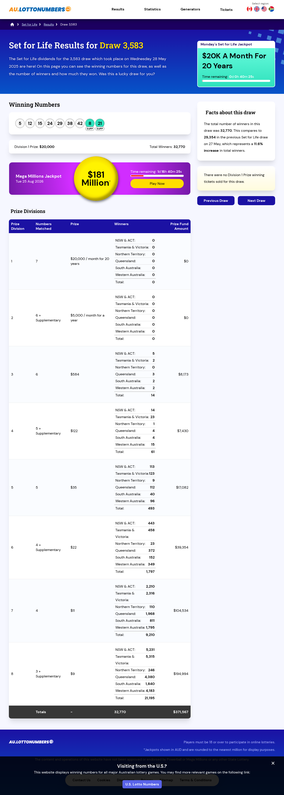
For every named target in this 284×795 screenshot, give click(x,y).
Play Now (157, 183)
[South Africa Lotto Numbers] (271, 9)
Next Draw (256, 200)
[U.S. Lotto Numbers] (264, 9)
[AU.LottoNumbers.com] (40, 12)
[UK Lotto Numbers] (256, 9)
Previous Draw (216, 200)
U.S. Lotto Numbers (142, 784)
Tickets (226, 9)
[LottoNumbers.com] (12, 24)
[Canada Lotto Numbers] (249, 9)
